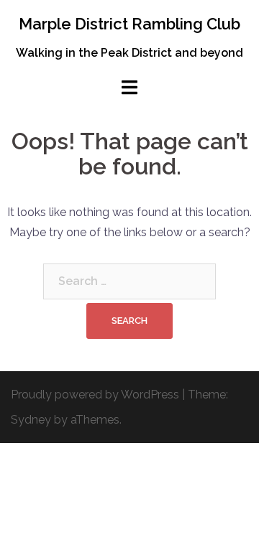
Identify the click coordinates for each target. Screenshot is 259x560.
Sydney (31, 419)
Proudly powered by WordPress (95, 394)
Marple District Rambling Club (129, 23)
